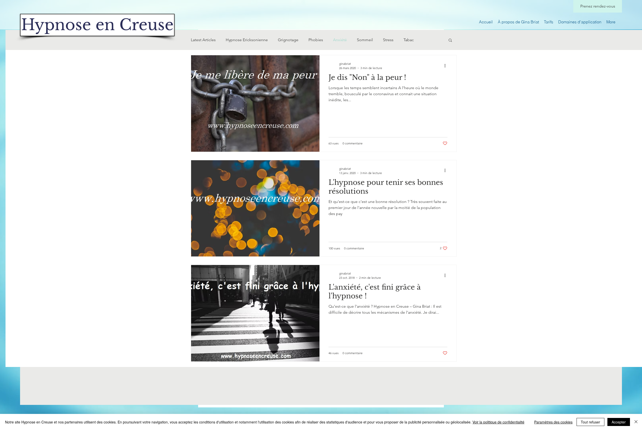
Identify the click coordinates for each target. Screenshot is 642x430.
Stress (388, 39)
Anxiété (340, 39)
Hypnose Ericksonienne (247, 39)
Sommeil (365, 39)
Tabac (409, 39)
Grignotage (288, 39)
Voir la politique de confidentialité (498, 421)
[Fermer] (636, 422)
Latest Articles (203, 39)
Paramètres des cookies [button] (553, 421)
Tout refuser (590, 421)
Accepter (619, 421)
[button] (450, 40)
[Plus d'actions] (447, 66)
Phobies (315, 39)
